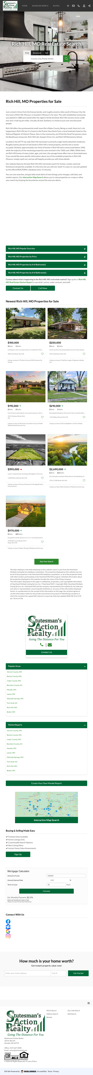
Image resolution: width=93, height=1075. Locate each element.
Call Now (42, 288)
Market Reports (15, 725)
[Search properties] (66, 58)
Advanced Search (40, 6)
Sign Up (18, 854)
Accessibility (42, 1071)
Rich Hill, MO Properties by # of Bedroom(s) (27, 264)
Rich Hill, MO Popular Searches (21, 248)
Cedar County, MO (14, 681)
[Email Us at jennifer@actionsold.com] (50, 644)
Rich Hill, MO (12, 707)
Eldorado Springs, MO (15, 699)
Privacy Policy (31, 1061)
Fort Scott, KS (12, 703)
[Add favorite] (42, 354)
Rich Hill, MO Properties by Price (22, 256)
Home (24, 6)
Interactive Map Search (33, 177)
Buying (56, 6)
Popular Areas (14, 666)
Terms (50, 1071)
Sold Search (72, 1014)
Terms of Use (18, 598)
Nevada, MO (11, 690)
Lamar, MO (11, 694)
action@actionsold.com (18, 1050)
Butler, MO (11, 712)
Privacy (56, 1071)
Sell (46, 53)
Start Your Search (46, 561)
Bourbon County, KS (14, 685)
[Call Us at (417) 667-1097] (42, 644)
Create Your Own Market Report (46, 783)
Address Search (52, 1014)
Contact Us (18, 288)
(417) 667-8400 (15, 1048)
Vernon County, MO (14, 672)
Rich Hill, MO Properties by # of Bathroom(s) (27, 272)
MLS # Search (51, 1010)
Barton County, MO (14, 676)
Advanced (37, 53)
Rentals (49, 1017)
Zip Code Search (74, 1010)
